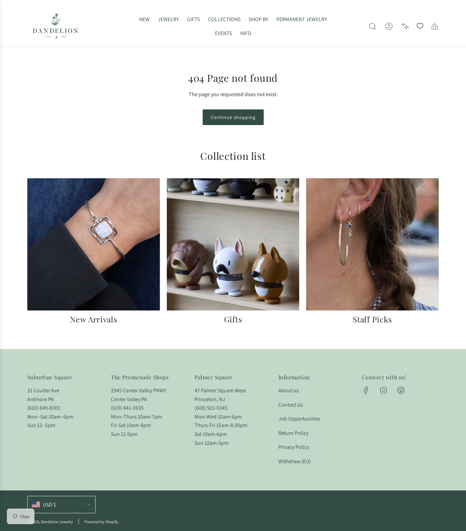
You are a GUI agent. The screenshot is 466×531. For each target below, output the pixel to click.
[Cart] (434, 26)
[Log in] (389, 26)
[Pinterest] (401, 390)
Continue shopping (233, 117)
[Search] (372, 26)
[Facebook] (366, 390)
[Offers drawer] (405, 26)
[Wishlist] (419, 26)
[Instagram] (383, 390)
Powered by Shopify (101, 521)
